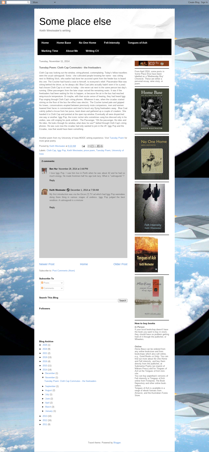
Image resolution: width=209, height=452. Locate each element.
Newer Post (46, 264)
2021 (45, 353)
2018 (45, 357)
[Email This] (89, 146)
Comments (48, 288)
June (47, 398)
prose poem (89, 150)
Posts (46, 283)
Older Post (120, 264)
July (47, 394)
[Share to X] (95, 146)
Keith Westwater (74, 150)
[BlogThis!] (92, 146)
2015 (45, 365)
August (49, 390)
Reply (52, 180)
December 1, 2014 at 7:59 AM (85, 190)
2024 (45, 349)
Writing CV (92, 51)
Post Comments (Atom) (63, 270)
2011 (45, 424)
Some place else (75, 21)
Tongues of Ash (137, 42)
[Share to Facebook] (98, 146)
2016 (45, 361)
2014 (45, 369)
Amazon (139, 393)
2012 (45, 420)
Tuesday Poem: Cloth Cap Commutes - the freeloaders (70, 381)
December (50, 373)
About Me (72, 51)
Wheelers (139, 339)
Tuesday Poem (117, 138)
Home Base (64, 42)
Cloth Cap (51, 150)
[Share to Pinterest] (101, 146)
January (49, 411)
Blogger (117, 442)
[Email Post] (83, 146)
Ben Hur (53, 169)
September (50, 386)
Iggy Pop (61, 150)
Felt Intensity (112, 42)
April (47, 403)
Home (45, 42)
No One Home (87, 42)
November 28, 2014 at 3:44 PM (73, 169)
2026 (45, 345)
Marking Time (49, 51)
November (50, 377)
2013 (45, 416)
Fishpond (150, 381)
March (48, 407)
